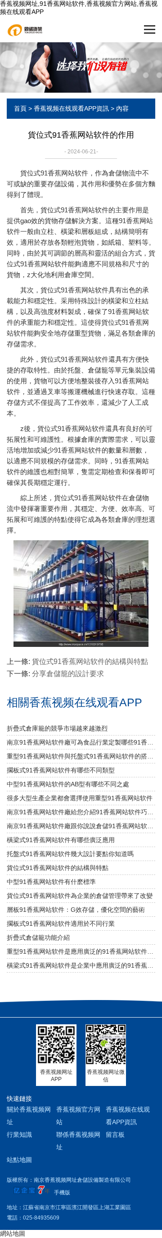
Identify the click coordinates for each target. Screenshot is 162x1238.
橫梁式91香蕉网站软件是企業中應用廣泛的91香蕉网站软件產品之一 (81, 965)
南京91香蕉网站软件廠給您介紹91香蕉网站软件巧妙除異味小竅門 (81, 812)
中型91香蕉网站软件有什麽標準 (51, 881)
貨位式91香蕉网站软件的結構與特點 (90, 661)
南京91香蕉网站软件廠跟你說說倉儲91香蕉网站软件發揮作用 (81, 826)
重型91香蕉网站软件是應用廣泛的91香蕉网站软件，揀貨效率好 (81, 951)
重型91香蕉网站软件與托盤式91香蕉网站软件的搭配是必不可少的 (81, 756)
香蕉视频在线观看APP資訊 (71, 108)
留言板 (115, 1134)
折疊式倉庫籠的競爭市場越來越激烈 (57, 728)
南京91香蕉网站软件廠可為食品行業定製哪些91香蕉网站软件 (81, 742)
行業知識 (19, 1134)
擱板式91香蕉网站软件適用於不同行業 (61, 923)
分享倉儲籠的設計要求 (68, 673)
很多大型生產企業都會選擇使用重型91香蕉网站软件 (80, 798)
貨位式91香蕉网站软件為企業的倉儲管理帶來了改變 (80, 895)
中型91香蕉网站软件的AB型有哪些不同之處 (68, 784)
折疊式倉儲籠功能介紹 (38, 937)
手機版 (62, 1192)
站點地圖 (19, 1159)
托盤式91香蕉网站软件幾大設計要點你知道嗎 (70, 853)
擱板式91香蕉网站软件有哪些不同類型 (61, 770)
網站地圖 (12, 1233)
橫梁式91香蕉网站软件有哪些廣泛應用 (61, 839)
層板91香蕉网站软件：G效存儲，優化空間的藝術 (76, 909)
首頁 (20, 108)
